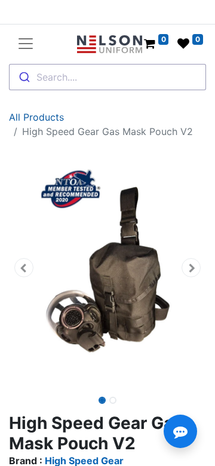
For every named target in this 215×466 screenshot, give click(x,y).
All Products (36, 117)
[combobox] (107, 77)
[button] (24, 267)
